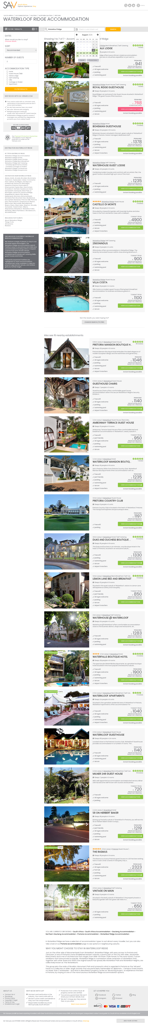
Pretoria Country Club (108, 500)
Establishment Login (12, 1004)
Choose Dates (93, 60)
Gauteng (33, 15)
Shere (12, 205)
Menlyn (26, 194)
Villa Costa (100, 282)
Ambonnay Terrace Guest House (113, 422)
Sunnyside (8, 207)
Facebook (102, 995)
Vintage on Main (103, 891)
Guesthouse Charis (105, 383)
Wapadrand (9, 209)
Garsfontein (28, 187)
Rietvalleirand (27, 203)
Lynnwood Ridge (26, 192)
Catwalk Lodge (102, 48)
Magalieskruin (10, 194)
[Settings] (133, 5)
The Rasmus (100, 852)
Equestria (8, 185)
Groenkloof (108, 810)
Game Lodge (13, 76)
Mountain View (20, 198)
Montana (17, 196)
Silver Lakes (19, 205)
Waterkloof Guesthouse (108, 734)
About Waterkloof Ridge (13, 220)
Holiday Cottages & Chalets (17, 167)
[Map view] (36, 29)
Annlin (12, 178)
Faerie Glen (19, 187)
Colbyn (24, 180)
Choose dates (10, 41)
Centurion (8, 180)
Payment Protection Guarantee (26, 136)
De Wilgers (18, 182)
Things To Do (9, 222)
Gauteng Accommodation (123, 931)
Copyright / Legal (11, 1000)
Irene (31, 189)
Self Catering (14, 78)
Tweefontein (17, 207)
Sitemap (86, 1021)
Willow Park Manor (18, 211)
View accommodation (130, 71)
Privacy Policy (10, 998)
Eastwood (17, 183)
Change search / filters (94, 322)
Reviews (8, 226)
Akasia (7, 178)
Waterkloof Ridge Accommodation (114, 934)
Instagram (102, 998)
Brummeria (32, 178)
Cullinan (11, 182)
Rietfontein (9, 203)
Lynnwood (16, 192)
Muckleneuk (31, 198)
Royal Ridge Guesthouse (108, 87)
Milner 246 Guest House (108, 773)
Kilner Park (25, 191)
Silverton (27, 205)
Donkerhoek (9, 183)
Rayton (32, 202)
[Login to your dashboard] (129, 5)
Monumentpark (26, 196)
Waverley (8, 211)
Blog (134, 995)
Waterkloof (108, 342)
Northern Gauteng (46, 15)
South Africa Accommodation (97, 931)
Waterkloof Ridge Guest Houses (16, 159)
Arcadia (17, 178)
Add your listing (130, 1021)
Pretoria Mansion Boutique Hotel (114, 344)
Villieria (25, 207)
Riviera (7, 205)
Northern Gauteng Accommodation (61, 934)
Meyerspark (9, 196)
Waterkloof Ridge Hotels (13, 158)
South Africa (8, 15)
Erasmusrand (9, 187)
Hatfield (17, 189)
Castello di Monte (104, 204)
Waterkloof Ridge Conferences (16, 168)
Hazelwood (24, 189)
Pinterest (119, 998)
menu (139, 5)
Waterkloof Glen (28, 209)
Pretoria (58, 15)
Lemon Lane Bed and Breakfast (112, 578)
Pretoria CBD (25, 200)
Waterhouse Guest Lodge (109, 165)
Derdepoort (27, 182)
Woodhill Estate (10, 212)
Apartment (13, 84)
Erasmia (15, 185)
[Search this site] (126, 5)
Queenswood (24, 202)
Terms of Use (10, 1002)
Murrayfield (9, 200)
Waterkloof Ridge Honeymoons (16, 170)
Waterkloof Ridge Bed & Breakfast (17, 161)
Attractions (9, 224)
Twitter (118, 995)
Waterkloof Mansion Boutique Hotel (117, 461)
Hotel (11, 71)
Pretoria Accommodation (88, 934)
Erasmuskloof (23, 185)
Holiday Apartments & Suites (17, 165)
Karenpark (17, 191)
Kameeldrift (9, 191)
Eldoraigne (25, 183)
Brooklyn (24, 178)
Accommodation (21, 15)
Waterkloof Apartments (108, 695)
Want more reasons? (78, 1004)
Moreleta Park (10, 198)
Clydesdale (17, 180)
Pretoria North (14, 202)
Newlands (17, 200)
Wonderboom (30, 211)
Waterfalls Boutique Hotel (110, 656)
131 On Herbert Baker (105, 812)
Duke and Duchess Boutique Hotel (115, 539)
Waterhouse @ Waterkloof (110, 617)
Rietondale (17, 203)
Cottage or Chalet (16, 82)
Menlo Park (19, 194)
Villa (10, 80)
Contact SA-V (10, 994)
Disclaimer (9, 996)
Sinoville (34, 205)
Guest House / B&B (15, 73)
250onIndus (100, 243)
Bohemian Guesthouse (107, 126)
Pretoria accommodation (71, 944)
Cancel (82, 60)
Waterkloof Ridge (99, 85)
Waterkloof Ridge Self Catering (16, 163)
